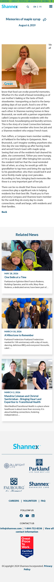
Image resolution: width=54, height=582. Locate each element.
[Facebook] (21, 516)
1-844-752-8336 (33, 528)
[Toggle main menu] (50, 6)
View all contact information (35, 530)
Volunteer (30, 500)
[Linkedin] (33, 516)
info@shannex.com (11, 528)
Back (4, 211)
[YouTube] (27, 516)
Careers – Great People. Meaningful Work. (24, 1)
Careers (14, 500)
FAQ (43, 500)
